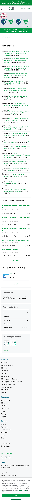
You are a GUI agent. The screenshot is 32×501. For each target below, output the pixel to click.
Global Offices (5, 443)
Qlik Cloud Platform (7, 365)
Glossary (3, 411)
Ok (16, 495)
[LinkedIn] (6, 457)
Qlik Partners (5, 403)
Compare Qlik (5, 408)
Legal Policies (5, 473)
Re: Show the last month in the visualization (16, 206)
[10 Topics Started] (19, 22)
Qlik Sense (4, 368)
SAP (11, 273)
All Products (4, 362)
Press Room (4, 427)
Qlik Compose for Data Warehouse (12, 382)
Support (3, 417)
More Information (16, 499)
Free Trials (4, 406)
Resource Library (6, 400)
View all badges (24, 26)
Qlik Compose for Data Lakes (10, 379)
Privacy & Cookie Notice (8, 475)
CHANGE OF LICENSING (17, 81)
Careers (3, 438)
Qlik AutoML (4, 371)
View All (15, 284)
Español (22, 135)
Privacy (3, 435)
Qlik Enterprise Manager (8, 384)
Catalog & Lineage (6, 387)
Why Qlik (3, 393)
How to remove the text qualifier (19, 169)
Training (3, 414)
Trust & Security (6, 430)
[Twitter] (2, 457)
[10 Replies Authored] (26, 22)
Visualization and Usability (12, 83)
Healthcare (25, 90)
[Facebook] (9, 457)
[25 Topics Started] (4, 22)
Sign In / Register (26, 8)
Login (23, 2)
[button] (6, 343)
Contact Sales (5, 446)
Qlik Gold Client (5, 390)
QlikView (3, 373)
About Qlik (4, 424)
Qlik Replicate (5, 376)
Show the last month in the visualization (15, 240)
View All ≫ (16, 260)
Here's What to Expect (19, 32)
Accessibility (4, 432)
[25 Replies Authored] (11, 22)
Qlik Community (7, 37)
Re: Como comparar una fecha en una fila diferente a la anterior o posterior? (17, 155)
